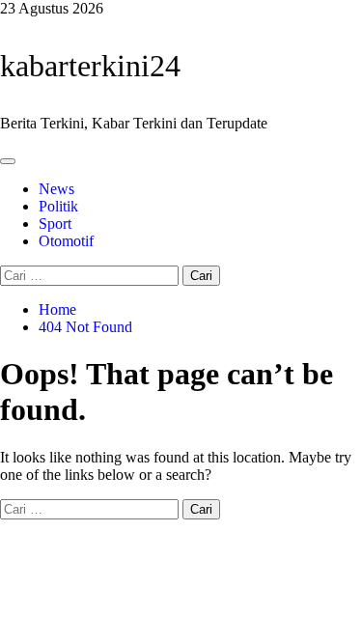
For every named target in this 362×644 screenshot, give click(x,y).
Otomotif (66, 241)
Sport (55, 223)
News (56, 189)
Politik (58, 206)
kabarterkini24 (90, 65)
